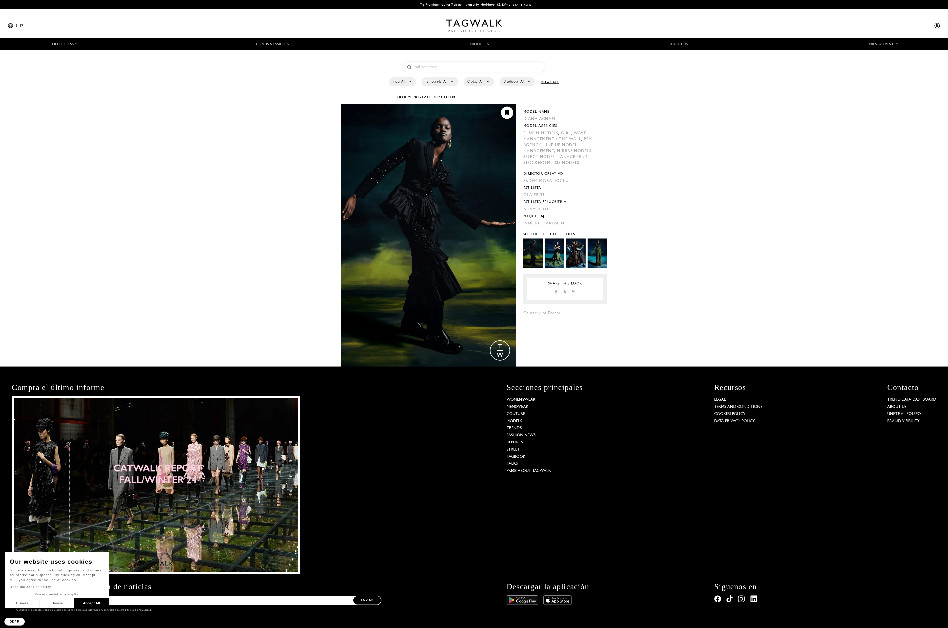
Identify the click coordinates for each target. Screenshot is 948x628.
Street (513, 450)
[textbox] (402, 82)
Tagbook (516, 457)
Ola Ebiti (533, 195)
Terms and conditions (738, 407)
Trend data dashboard (911, 400)
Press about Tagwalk (529, 471)
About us (896, 407)
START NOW (522, 4)
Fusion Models (540, 133)
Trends (514, 428)
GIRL (566, 133)
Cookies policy (730, 414)
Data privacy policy (734, 421)
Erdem (405, 97)
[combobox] (402, 82)
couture (516, 414)
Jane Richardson (544, 223)
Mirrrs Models (574, 151)
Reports (515, 442)
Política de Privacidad (138, 610)
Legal (720, 400)
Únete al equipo (904, 414)
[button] (14, 622)
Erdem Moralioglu (546, 181)
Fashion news (521, 435)
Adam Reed (536, 209)
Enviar (367, 600)
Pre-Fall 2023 (428, 97)
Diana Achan (539, 119)
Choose (57, 603)
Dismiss (22, 603)
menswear (517, 407)
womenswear (521, 400)
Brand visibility (903, 421)
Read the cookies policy (30, 587)
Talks (512, 464)
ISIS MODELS (566, 163)
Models (514, 421)
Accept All (91, 603)
